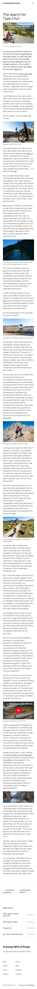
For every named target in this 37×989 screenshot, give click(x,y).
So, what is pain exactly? (25, 891)
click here (7, 418)
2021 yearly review (10, 922)
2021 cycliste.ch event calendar (19, 755)
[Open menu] (33, 3)
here (29, 67)
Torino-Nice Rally (25, 74)
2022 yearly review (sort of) (10, 915)
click (16, 69)
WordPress (30, 985)
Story (20, 46)
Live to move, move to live (9, 891)
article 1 (29, 153)
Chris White (7, 760)
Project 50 (7, 928)
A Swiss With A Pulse (11, 3)
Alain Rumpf (13, 46)
